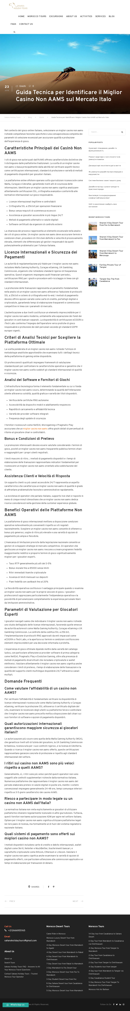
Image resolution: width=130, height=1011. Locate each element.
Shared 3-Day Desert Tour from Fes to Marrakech (111, 224)
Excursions (56, 16)
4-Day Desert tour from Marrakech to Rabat (64, 952)
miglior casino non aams (35, 428)
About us (71, 16)
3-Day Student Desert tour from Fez (61, 979)
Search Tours (9, 963)
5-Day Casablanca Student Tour (102, 978)
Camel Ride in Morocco (56, 934)
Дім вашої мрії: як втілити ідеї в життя (105, 166)
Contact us (26, 24)
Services (100, 16)
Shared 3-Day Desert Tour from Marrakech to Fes (111, 238)
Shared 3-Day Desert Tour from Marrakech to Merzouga (111, 253)
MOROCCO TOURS (37, 16)
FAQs (13, 24)
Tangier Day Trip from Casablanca (109, 280)
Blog (112, 16)
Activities (86, 16)
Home (21, 16)
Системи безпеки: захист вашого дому (105, 181)
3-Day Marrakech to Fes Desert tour (61, 968)
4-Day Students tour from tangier (103, 967)
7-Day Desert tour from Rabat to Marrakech (64, 964)
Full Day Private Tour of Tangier (110, 266)
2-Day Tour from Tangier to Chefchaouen (106, 963)
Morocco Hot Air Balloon (99, 989)
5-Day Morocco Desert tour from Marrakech (64, 991)
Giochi (22, 86)
